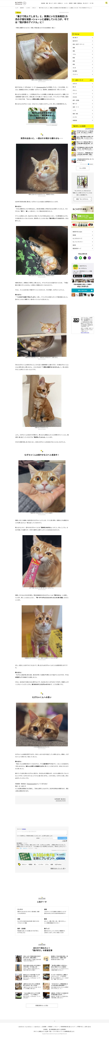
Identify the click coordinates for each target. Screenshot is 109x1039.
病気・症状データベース (78, 44)
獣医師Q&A (79, 3)
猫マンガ (51, 3)
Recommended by (84, 164)
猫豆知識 (43, 3)
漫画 (74, 51)
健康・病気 (75, 113)
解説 (74, 64)
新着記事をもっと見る (42, 1005)
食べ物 (55, 3)
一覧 (90, 80)
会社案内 (45, 1029)
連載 (47, 3)
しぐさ (74, 110)
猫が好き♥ (75, 41)
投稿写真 (70, 3)
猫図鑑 (75, 3)
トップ (16, 7)
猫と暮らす (75, 37)
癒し (35, 864)
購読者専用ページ (77, 248)
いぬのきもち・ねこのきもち (25, 1026)
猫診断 (74, 245)
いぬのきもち (37, 1026)
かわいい (34, 7)
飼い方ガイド (85, 3)
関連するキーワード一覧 (58, 868)
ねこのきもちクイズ (77, 238)
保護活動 (75, 120)
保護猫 (30, 864)
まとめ (74, 67)
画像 (52, 864)
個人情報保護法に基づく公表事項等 (57, 1029)
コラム (47, 864)
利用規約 (50, 1026)
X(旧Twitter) (58, 864)
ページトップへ (54, 1021)
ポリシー (56, 1026)
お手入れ (75, 83)
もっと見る (83, 168)
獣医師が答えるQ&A (77, 231)
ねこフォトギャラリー (78, 241)
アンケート (75, 74)
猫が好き (22, 7)
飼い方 (74, 87)
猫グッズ (75, 103)
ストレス (75, 93)
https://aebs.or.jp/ (85, 332)
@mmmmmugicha (42, 81)
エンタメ (66, 3)
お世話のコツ (60, 3)
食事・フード (76, 107)
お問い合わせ (88, 1026)
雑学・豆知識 (76, 100)
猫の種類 (75, 71)
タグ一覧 (91, 3)
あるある (75, 97)
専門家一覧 (80, 1026)
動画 (74, 57)
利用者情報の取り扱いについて (68, 1026)
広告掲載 (44, 1026)
